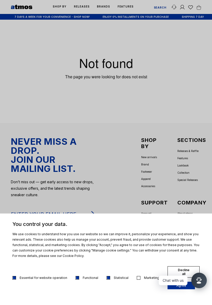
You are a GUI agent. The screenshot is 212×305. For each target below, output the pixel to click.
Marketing (151, 278)
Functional (90, 278)
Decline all (184, 272)
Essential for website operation (43, 278)
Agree (181, 285)
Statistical (121, 278)
